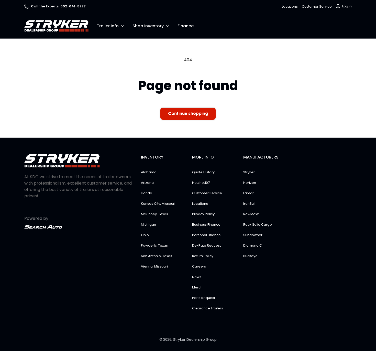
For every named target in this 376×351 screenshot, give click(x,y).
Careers (199, 266)
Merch (197, 287)
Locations (290, 6)
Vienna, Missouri (154, 266)
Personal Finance (206, 235)
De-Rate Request (206, 245)
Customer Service (317, 6)
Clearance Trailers (207, 308)
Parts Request (203, 297)
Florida (146, 193)
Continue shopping (188, 113)
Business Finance (206, 224)
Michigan (148, 224)
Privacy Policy (203, 214)
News (196, 276)
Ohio (145, 235)
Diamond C (252, 245)
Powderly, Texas (154, 245)
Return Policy (202, 255)
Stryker (249, 172)
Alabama (149, 172)
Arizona (147, 182)
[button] (114, 26)
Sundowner (252, 235)
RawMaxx (251, 214)
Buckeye (250, 255)
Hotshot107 (201, 182)
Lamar (248, 193)
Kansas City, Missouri (158, 203)
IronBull (249, 203)
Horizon (249, 182)
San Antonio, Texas (156, 255)
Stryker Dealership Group (195, 339)
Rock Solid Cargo (257, 224)
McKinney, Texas (154, 214)
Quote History (203, 172)
